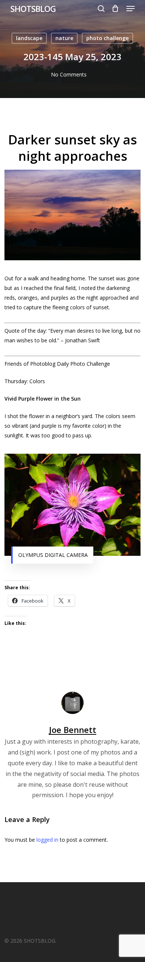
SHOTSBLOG (33, 8)
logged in (47, 839)
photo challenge (107, 38)
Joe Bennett (72, 729)
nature (64, 38)
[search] (101, 8)
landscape (29, 38)
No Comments (69, 74)
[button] (130, 8)
